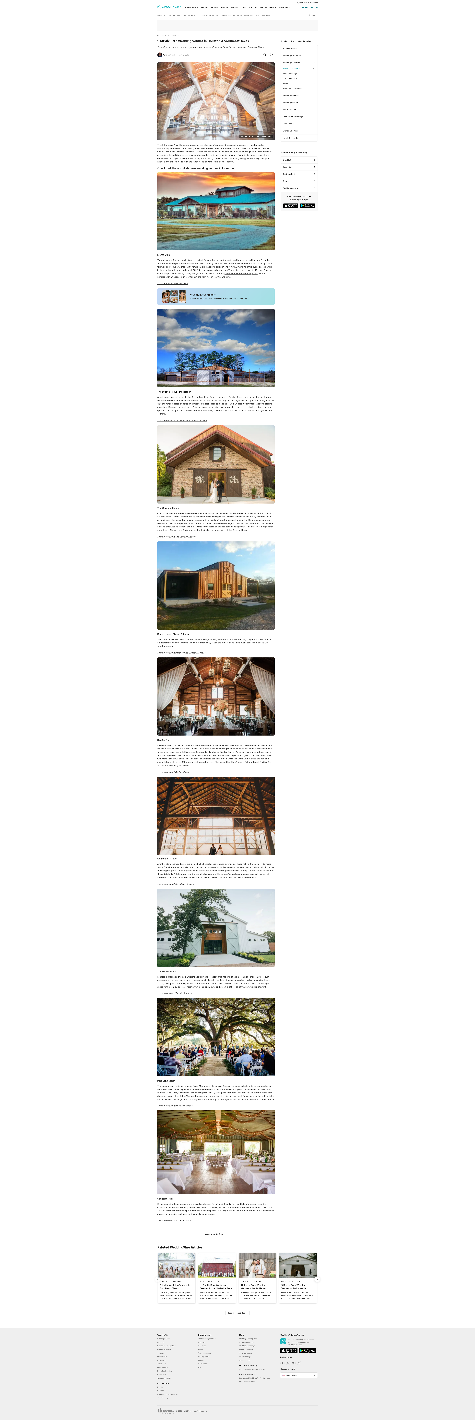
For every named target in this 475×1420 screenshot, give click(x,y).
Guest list (287, 167)
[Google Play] (307, 1353)
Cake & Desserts (290, 78)
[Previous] (158, 1279)
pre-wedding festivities (257, 986)
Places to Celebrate (210, 15)
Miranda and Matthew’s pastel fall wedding (236, 762)
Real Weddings (245, 1357)
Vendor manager (204, 1353)
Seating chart (289, 174)
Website (268, 7)
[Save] (271, 55)
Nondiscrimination (164, 1349)
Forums (224, 7)
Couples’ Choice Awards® (167, 1394)
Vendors (214, 7)
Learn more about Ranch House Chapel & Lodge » (181, 652)
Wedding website (290, 188)
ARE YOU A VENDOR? (308, 3)
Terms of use (162, 1364)
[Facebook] (282, 1363)
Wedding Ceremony (292, 55)
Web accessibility (164, 1378)
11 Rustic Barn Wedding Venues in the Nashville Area (216, 1287)
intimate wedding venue (183, 642)
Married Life (288, 124)
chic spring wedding (215, 530)
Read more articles (236, 1313)
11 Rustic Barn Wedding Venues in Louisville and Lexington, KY (254, 1287)
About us (160, 1342)
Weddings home (163, 1339)
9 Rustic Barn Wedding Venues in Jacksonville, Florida (294, 1287)
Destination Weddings (293, 117)
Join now (313, 7)
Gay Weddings (163, 1398)
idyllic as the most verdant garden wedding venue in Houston (206, 155)
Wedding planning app (248, 1339)
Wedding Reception (192, 15)
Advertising (161, 1360)
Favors (285, 83)
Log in (305, 7)
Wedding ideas (174, 15)
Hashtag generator (246, 1342)
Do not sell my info (164, 1371)
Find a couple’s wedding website (252, 1369)
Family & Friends (290, 138)
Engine (201, 1360)
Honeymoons (244, 1360)
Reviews (160, 1391)
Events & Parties (290, 131)
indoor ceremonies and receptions (241, 273)
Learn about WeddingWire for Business (254, 1378)
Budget (286, 181)
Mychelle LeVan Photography (256, 136)
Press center (162, 1357)
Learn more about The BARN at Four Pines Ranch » (182, 420)
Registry (253, 7)
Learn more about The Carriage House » (176, 536)
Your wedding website (207, 1339)
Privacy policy (162, 1367)
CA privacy (161, 1375)
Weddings (161, 15)
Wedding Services (291, 95)
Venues (204, 7)
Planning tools (191, 7)
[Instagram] (299, 1363)
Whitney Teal (169, 55)
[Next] (317, 1279)
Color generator (245, 1353)
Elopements (284, 7)
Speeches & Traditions (292, 88)
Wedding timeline (246, 1349)
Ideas (243, 7)
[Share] (264, 55)
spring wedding (249, 877)
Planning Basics (290, 48)
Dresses (234, 7)
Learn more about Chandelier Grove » (175, 884)
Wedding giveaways (247, 1346)
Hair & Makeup (289, 109)
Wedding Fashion (290, 102)
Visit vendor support (247, 1382)
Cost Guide (202, 1364)
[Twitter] (288, 1363)
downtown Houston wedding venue (239, 151)
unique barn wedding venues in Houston (194, 513)
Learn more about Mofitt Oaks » (172, 283)
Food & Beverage (290, 73)
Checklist (287, 160)
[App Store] (289, 1353)
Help (200, 1367)
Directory (160, 1387)
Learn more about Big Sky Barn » (173, 772)
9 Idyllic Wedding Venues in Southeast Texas (175, 1287)
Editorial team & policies (166, 1346)
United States (291, 1375)
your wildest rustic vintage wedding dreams (251, 403)
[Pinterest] (293, 1363)
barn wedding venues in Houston (241, 145)
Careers (160, 1353)
